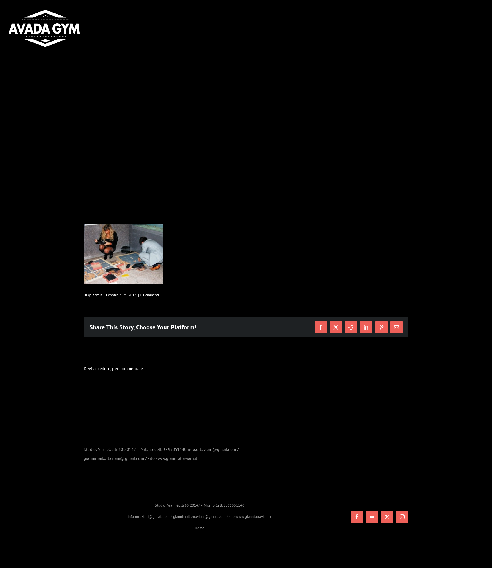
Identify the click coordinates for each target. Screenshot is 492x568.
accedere (101, 368)
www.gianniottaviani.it (253, 516)
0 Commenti (149, 295)
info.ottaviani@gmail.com (149, 516)
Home (200, 528)
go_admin (95, 295)
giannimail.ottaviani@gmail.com (199, 516)
